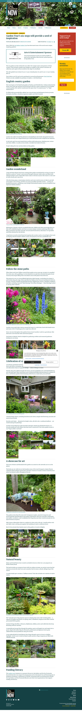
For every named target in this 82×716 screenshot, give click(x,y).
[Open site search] (70, 6)
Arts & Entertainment (12, 33)
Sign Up (63, 85)
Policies (21, 1)
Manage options (49, 362)
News (14, 27)
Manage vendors (28, 358)
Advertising (9, 1)
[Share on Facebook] (47, 41)
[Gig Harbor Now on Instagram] (66, 1)
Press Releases (72, 699)
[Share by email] (52, 41)
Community (22, 33)
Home (8, 27)
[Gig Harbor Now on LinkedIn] (74, 1)
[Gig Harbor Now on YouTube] (72, 1)
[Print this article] (54, 41)
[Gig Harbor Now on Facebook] (61, 1)
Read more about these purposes (38, 358)
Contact (31, 1)
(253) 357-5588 (8, 705)
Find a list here (48, 76)
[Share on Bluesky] (49, 41)
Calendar (40, 27)
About (26, 1)
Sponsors (16, 1)
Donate (72, 27)
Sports (19, 27)
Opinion (26, 27)
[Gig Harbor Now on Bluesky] (64, 1)
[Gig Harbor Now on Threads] (69, 1)
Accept (32, 362)
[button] (57, 350)
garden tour (11, 673)
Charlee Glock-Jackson (25, 41)
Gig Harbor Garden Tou (20, 45)
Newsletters (64, 27)
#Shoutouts (48, 27)
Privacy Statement (43, 364)
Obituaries (33, 27)
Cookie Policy (37, 364)
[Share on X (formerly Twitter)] (50, 41)
